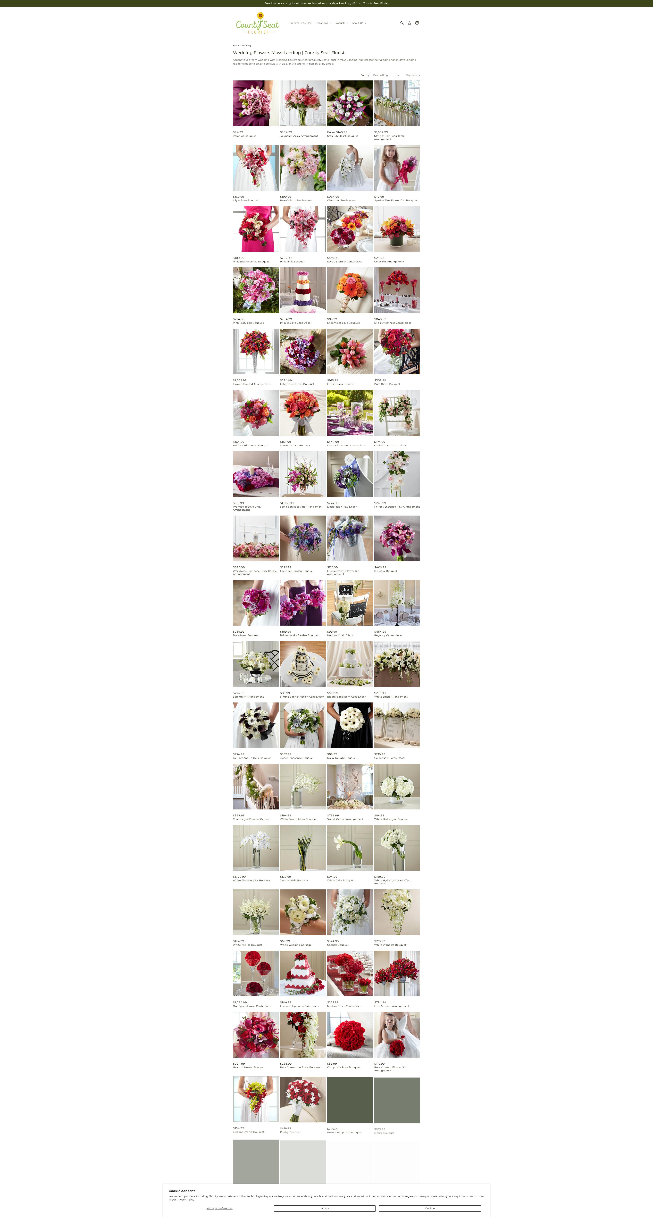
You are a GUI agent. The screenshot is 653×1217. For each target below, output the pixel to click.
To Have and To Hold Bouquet (252, 757)
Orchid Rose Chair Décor (390, 445)
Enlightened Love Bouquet (297, 384)
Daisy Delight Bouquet (342, 757)
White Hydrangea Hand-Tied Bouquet (392, 882)
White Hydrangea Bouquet (391, 819)
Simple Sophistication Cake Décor (302, 696)
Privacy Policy (185, 1199)
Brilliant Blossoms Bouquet (251, 445)
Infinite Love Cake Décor (296, 322)
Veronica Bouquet (244, 135)
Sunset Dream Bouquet (295, 445)
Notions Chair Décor (340, 635)
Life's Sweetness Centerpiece (392, 322)
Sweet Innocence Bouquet (297, 757)
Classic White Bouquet (342, 200)
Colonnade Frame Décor (390, 757)
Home (236, 45)
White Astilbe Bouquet (247, 944)
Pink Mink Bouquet (292, 261)
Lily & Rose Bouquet (246, 200)
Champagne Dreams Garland (251, 819)
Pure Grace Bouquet (387, 384)
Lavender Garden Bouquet (297, 571)
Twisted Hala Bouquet (294, 880)
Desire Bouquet (384, 1131)
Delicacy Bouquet (385, 571)
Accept (324, 1208)
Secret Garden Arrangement (345, 819)
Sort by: (365, 75)
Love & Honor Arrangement (391, 1006)
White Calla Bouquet (340, 880)
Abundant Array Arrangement (299, 135)
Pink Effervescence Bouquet (251, 261)
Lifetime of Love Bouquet (343, 322)
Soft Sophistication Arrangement (301, 506)
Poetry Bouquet (290, 1131)
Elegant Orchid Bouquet (248, 1131)
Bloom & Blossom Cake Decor (346, 696)
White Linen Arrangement (391, 696)
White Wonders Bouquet (390, 944)
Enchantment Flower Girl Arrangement (343, 572)
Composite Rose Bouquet (343, 1067)
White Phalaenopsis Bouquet (251, 880)
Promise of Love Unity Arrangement (247, 508)
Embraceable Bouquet (341, 384)
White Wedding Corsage (296, 944)
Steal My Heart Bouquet (342, 135)
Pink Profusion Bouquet (248, 322)
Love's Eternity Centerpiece (344, 261)
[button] (323, 23)
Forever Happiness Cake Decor (300, 1006)
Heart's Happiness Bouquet (344, 1131)
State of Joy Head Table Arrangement (389, 137)
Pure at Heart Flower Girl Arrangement (390, 1069)
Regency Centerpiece (387, 635)
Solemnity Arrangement (248, 696)
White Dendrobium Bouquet (298, 819)
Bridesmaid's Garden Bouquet (299, 635)
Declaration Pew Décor (342, 506)
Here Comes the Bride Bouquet (300, 1067)
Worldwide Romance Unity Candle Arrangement (255, 572)
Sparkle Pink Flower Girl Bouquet (395, 200)
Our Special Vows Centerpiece (252, 1006)
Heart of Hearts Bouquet (249, 1067)
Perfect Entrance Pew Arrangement (397, 506)
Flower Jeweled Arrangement (252, 384)
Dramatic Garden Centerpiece (346, 445)
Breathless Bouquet (245, 635)
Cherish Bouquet (338, 944)
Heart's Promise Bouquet (296, 200)
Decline (430, 1208)
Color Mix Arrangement (389, 261)
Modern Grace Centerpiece (344, 1006)
